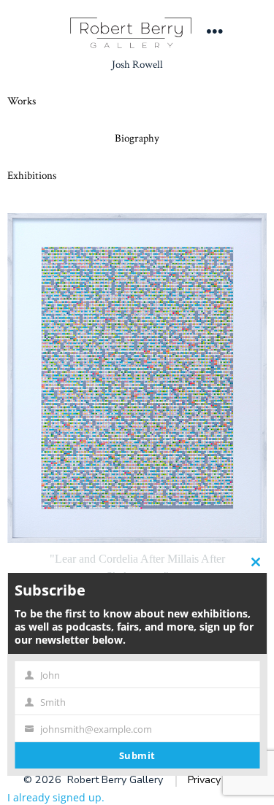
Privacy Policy (219, 780)
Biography (137, 138)
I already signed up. (55, 797)
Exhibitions (31, 175)
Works (21, 101)
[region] (137, 457)
